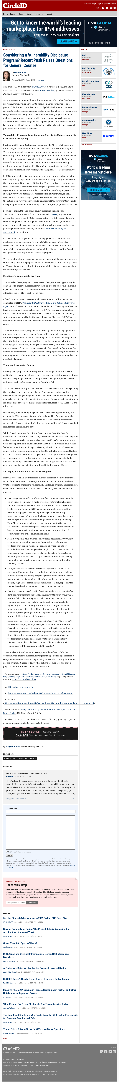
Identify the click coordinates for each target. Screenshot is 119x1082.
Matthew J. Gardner (46, 90)
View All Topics (86, 145)
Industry (50, 14)
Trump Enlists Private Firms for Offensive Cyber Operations (34, 1029)
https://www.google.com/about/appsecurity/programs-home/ (29, 676)
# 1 (74, 799)
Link (13, 799)
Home (5, 14)
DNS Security (88, 68)
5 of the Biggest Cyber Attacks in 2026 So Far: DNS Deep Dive (35, 918)
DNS (84, 55)
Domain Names (89, 107)
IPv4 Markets (88, 94)
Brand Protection (90, 81)
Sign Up (101, 4)
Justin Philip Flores (9, 972)
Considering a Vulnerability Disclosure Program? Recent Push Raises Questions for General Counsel (38, 60)
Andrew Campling (9, 961)
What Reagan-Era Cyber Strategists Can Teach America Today (35, 1004)
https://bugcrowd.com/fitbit (24, 679)
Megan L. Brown (39, 86)
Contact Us (20, 1059)
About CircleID (110, 4)
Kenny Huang (7, 936)
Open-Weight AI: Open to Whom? (20, 943)
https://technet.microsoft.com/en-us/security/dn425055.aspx (48, 674)
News (29, 14)
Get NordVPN (22, 735)
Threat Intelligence (27, 758)
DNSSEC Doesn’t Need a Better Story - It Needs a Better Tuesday (37, 979)
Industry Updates (51, 1062)
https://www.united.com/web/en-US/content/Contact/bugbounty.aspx (40, 693)
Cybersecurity (10, 758)
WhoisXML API (8, 922)
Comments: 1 (41, 80)
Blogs (21, 14)
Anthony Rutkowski (9, 1008)
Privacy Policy (33, 1065)
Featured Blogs (29, 1062)
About (13, 1059)
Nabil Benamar (8, 947)
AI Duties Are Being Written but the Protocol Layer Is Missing (34, 968)
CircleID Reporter (9, 1033)
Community (38, 14)
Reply (8, 799)
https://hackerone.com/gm (20, 686)
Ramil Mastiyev (8, 983)
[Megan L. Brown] (6, 80)
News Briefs (40, 1062)
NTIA (54, 214)
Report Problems (21, 799)
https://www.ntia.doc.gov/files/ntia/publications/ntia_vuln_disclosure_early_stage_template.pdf (49, 703)
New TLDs (87, 133)
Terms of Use (44, 1065)
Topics (12, 14)
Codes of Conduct (21, 1065)
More (5, 1038)
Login (94, 4)
